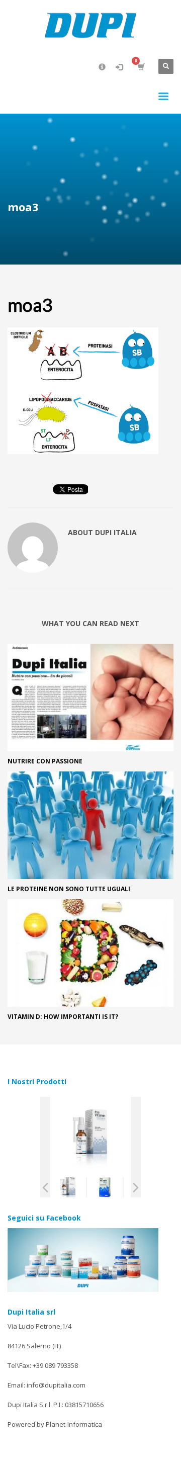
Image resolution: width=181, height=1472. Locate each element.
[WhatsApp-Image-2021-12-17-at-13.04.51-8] (68, 1187)
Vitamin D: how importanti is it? (63, 1016)
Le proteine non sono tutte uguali (69, 889)
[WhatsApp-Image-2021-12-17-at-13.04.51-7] (105, 1187)
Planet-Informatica (74, 1424)
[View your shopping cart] (140, 66)
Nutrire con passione (45, 761)
